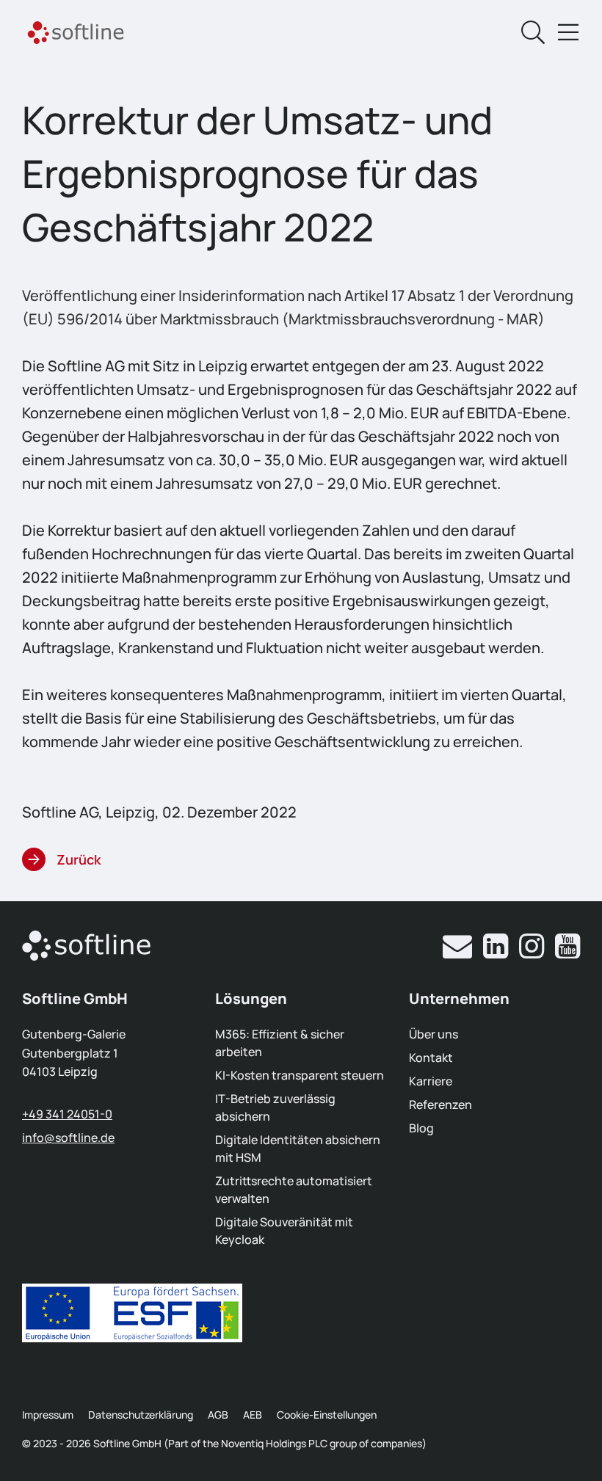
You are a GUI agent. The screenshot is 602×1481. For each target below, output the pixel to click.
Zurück (79, 859)
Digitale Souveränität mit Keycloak (284, 1231)
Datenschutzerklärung (140, 1415)
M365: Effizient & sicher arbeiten (279, 1043)
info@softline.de (68, 1137)
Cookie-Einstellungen (327, 1415)
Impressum (47, 1415)
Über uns (433, 1034)
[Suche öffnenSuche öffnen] (533, 32)
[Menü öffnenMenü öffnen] (568, 32)
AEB (252, 1415)
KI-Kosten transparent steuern (299, 1075)
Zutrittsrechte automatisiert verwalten (293, 1190)
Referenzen (440, 1104)
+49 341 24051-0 (67, 1114)
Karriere (430, 1081)
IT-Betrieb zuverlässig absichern (275, 1107)
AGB (218, 1415)
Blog (421, 1128)
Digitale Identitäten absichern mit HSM (297, 1148)
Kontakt (431, 1057)
